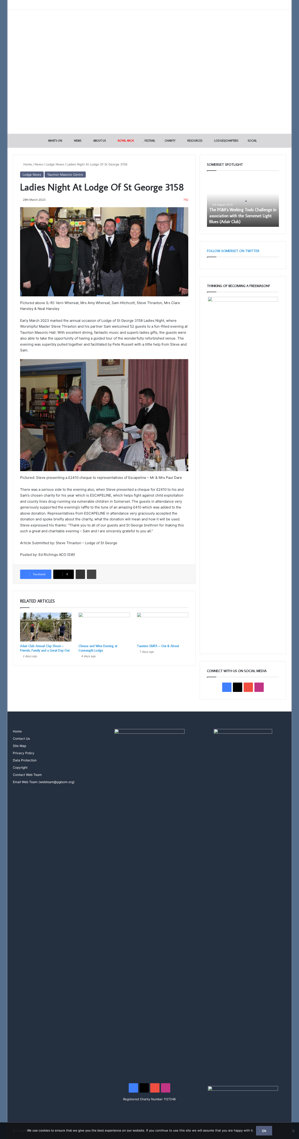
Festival (149, 140)
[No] (293, 1130)
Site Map (19, 746)
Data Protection (25, 760)
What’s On (54, 140)
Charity (169, 140)
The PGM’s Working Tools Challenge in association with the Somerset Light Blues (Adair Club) (242, 215)
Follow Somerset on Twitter (233, 251)
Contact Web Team (27, 775)
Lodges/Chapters (226, 140)
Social (252, 140)
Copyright (20, 767)
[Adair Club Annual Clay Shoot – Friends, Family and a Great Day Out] (45, 627)
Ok (264, 1131)
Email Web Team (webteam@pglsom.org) (44, 782)
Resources (194, 140)
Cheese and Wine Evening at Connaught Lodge (97, 648)
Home (27, 164)
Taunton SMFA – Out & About (158, 646)
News (77, 140)
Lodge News (55, 164)
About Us (99, 140)
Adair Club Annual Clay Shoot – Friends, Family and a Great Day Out (45, 648)
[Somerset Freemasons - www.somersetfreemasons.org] (149, 26)
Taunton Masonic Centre (65, 174)
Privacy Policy (23, 753)
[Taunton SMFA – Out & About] (162, 627)
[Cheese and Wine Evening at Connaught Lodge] (104, 627)
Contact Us (21, 738)
